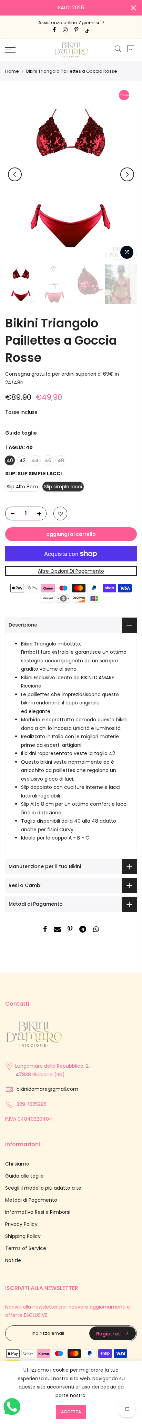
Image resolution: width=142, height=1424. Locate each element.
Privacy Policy (21, 1224)
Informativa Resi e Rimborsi (37, 1212)
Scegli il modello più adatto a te (43, 1187)
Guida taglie (21, 432)
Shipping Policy (23, 1236)
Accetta (71, 1412)
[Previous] (15, 174)
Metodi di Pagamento (31, 1200)
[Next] (127, 174)
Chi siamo (17, 1163)
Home (12, 71)
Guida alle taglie (24, 1175)
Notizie (13, 1260)
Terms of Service (25, 1248)
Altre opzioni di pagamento (71, 571)
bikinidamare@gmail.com (47, 1089)
